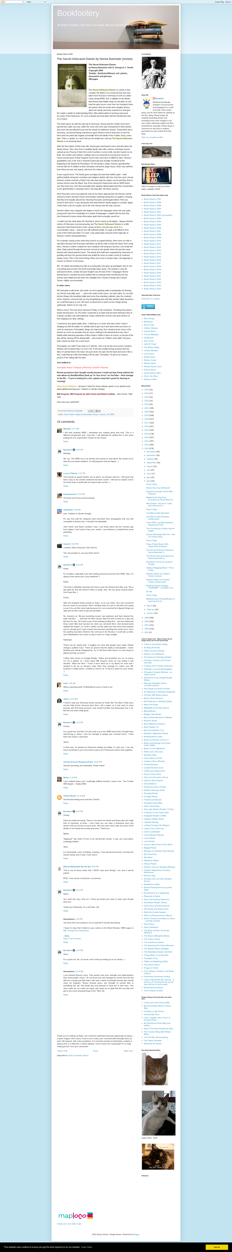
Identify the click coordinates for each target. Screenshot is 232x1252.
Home (95, 1051)
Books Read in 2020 (152, 273)
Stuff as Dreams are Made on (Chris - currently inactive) (159, 919)
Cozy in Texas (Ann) (152, 774)
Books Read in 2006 (152, 228)
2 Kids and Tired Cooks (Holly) (157, 1002)
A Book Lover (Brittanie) (154, 654)
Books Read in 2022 (152, 279)
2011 (146, 445)
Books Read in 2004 (152, 221)
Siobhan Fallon (150, 379)
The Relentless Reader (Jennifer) (158, 952)
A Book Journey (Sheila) (154, 651)
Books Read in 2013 (152, 250)
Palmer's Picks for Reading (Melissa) (159, 867)
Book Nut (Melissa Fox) (154, 730)
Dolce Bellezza (150, 784)
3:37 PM (81, 473)
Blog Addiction (150, 711)
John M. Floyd (150, 344)
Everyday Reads (151, 793)
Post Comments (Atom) (78, 1055)
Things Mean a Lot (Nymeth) (156, 955)
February (151, 609)
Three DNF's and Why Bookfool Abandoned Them (159, 523)
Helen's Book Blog (151, 806)
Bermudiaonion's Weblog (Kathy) (158, 701)
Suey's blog (149, 924)
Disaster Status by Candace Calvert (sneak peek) (158, 581)
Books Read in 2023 (152, 282)
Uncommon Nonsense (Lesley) (157, 976)
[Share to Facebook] (96, 411)
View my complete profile (152, 137)
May (149, 477)
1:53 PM (79, 722)
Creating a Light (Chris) (154, 1011)
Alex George (149, 318)
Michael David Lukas (153, 366)
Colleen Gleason (151, 328)
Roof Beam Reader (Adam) (155, 902)
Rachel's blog (149, 875)
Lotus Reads (149, 841)
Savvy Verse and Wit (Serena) (156, 906)
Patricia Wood (150, 370)
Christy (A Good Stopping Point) (78, 762)
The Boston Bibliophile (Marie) (157, 936)
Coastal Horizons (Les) (153, 768)
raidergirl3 (68, 510)
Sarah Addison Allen (152, 373)
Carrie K (67, 544)
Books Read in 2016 (152, 260)
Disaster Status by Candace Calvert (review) (158, 575)
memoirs (102, 414)
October (150, 459)
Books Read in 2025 (152, 289)
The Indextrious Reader (154, 942)
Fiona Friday (151, 484)
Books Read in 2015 (152, 257)
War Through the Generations (76, 931)
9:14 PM (79, 890)
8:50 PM (95, 866)
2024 (146, 397)
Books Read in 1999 (152, 205)
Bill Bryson (148, 322)
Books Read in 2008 (152, 234)
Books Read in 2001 (152, 212)
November (151, 455)
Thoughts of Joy (151, 958)
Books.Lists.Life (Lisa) (153, 752)
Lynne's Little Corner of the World (158, 844)
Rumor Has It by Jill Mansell (158, 488)
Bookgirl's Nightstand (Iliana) (156, 733)
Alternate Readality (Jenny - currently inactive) (156, 684)
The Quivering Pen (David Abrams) (159, 945)
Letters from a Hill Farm (154, 828)
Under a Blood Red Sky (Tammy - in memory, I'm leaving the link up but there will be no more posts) (159, 982)
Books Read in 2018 (152, 266)
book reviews (69, 414)
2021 (146, 408)
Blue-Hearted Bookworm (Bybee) (158, 717)
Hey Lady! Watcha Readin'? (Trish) (158, 809)
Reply (65, 441)
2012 (146, 441)
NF (108, 414)
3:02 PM (79, 450)
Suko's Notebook (151, 927)
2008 (146, 621)
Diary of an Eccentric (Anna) (156, 777)
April (149, 481)
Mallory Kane (149, 357)
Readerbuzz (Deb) (152, 884)
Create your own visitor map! (69, 1224)
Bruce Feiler (149, 325)
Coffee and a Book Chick (154, 771)
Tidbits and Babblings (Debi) (156, 961)
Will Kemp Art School (153, 1044)
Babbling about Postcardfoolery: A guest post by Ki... (160, 600)
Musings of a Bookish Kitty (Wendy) (159, 851)
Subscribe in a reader (151, 299)
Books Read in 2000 (152, 209)
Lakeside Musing (151, 822)
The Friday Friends (152, 939)
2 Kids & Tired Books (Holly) (156, 644)
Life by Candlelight (152, 832)
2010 (146, 448)
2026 (146, 390)
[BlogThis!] (91, 411)
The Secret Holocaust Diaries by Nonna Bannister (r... (160, 551)
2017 (146, 423)
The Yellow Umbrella (152, 1040)
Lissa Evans (149, 354)
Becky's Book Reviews (153, 698)
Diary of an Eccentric (72, 938)
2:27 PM (75, 429)
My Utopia (148, 857)
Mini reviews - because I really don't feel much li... (159, 504)
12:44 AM (79, 971)
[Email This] (89, 411)
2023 (146, 401)
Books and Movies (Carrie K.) (156, 740)
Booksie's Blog (150, 755)
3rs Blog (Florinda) (152, 647)
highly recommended (83, 414)
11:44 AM (74, 699)
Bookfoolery (78, 12)
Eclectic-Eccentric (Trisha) (155, 787)
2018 (146, 419)
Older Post (128, 1051)
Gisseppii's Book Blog (153, 803)
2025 (146, 393)
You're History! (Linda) (153, 991)
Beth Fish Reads (151, 704)
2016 (146, 426)
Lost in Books (149, 838)
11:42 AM (81, 796)
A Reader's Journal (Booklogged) (158, 669)
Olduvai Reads (150, 864)
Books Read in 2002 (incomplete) (158, 215)
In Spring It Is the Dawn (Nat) (156, 812)
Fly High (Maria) (151, 796)
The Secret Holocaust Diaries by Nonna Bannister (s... (160, 557)
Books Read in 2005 (152, 225)
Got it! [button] (217, 1247)
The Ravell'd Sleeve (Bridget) (156, 949)
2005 (146, 632)
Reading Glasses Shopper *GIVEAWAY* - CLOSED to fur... (160, 587)
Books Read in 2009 (152, 237)
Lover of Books (70, 473)
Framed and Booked (152, 800)
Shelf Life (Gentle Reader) (155, 912)
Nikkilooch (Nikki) (151, 860)
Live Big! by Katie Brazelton (157, 513)
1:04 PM (79, 950)
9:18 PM (78, 919)
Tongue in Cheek (151, 968)
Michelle (67, 429)
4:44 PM (79, 811)
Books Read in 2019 (152, 269)
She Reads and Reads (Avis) (156, 909)
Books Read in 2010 (152, 241)
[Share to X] (94, 411)
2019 (146, 415)
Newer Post (62, 1051)
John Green (149, 341)
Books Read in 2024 (152, 285)
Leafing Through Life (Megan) (156, 825)
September (152, 462)
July (149, 470)
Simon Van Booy (151, 376)
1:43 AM (73, 777)
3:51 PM (81, 494)
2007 (146, 625)
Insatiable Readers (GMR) (155, 816)
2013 (146, 437)
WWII (112, 414)
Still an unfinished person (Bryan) (158, 915)
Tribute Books (69, 796)
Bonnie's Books (150, 721)
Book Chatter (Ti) (151, 727)
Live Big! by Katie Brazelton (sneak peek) (157, 518)
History (95, 414)
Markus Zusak (150, 360)
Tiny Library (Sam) (152, 965)
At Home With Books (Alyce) (156, 695)
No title (149, 591)
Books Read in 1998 (152, 202)
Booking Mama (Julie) (153, 737)
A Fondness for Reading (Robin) (157, 657)
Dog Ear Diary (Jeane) (153, 780)
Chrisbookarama (151, 764)
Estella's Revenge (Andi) (154, 790)
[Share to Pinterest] (99, 411)
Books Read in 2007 (152, 231)
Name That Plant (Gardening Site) (158, 1028)
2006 (146, 629)
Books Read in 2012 (152, 247)
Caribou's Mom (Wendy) (154, 761)
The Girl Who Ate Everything (156, 1037)
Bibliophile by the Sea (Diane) (156, 708)
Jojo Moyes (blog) (151, 347)
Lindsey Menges (151, 350)
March (150, 606)
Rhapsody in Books (152, 896)
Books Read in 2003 (152, 218)
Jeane (66, 699)
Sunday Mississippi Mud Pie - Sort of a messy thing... (160, 535)
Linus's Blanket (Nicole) (154, 835)
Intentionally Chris (151, 1014)
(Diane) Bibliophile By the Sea (77, 866)
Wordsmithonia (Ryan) (153, 987)
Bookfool (67, 450)
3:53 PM (77, 510)
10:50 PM (98, 762)
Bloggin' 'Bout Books (152, 714)
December (151, 452)
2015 (146, 430)
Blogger (136, 1234)
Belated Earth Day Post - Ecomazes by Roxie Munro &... (160, 498)
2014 (146, 434)
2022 (146, 404)
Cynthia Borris (150, 331)
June (149, 473)
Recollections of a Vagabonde (156, 893)
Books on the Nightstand (154, 748)
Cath (65, 683)
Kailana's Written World (154, 819)
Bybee (66, 777)
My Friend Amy (150, 854)
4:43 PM (79, 565)
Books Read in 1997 (152, 199)
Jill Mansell (148, 338)
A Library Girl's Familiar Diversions (158, 666)
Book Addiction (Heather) (154, 724)
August (150, 466)
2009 (146, 618)
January (150, 613)
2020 (146, 412)
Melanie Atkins (150, 363)
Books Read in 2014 (152, 253)
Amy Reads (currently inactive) (157, 688)
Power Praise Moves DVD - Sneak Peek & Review (157, 545)
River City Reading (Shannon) (156, 899)
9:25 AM (71, 683)
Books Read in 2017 (152, 263)
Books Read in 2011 (152, 244)
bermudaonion (70, 494)
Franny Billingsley (151, 334)
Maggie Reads (150, 848)
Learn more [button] (86, 1247)
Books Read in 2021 (152, 276)
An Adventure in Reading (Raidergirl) (159, 692)
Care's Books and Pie (153, 758)
